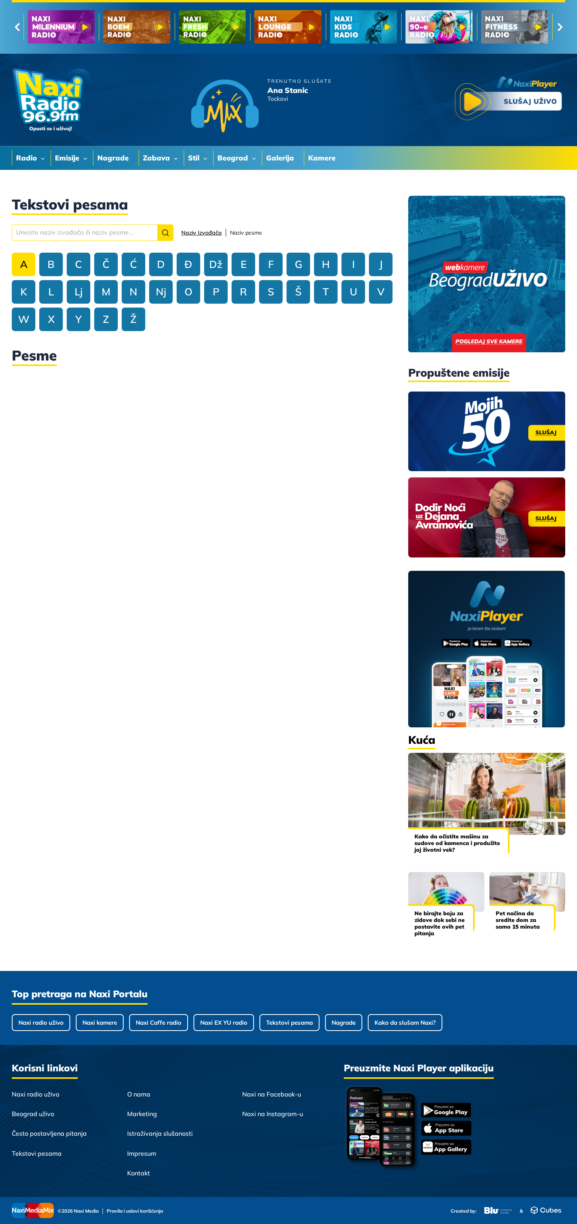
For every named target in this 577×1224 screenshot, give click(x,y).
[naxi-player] (486, 649)
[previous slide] (17, 27)
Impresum (141, 1153)
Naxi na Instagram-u (272, 1114)
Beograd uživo (33, 1114)
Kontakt (138, 1173)
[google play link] (446, 1111)
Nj (161, 291)
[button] (165, 232)
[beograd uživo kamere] (486, 275)
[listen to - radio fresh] (212, 27)
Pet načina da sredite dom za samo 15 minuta (518, 920)
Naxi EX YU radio (223, 1022)
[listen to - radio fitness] (514, 27)
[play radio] (508, 99)
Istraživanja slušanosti (160, 1133)
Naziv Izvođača (201, 232)
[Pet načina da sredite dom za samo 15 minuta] (527, 892)
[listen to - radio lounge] (287, 27)
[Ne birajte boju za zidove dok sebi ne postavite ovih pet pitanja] (446, 892)
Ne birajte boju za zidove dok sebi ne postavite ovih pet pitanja (439, 923)
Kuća (421, 740)
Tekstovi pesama (289, 1022)
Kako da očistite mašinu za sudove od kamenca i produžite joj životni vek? (457, 843)
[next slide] (560, 27)
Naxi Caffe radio (158, 1022)
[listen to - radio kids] (363, 27)
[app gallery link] (446, 1148)
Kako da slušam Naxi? (405, 1022)
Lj (78, 291)
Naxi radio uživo (41, 1022)
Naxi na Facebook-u (271, 1094)
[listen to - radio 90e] (439, 27)
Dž (216, 264)
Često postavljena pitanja (49, 1133)
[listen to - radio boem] (136, 27)
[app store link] (446, 1129)
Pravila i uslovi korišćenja (135, 1211)
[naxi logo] (51, 100)
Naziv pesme (246, 232)
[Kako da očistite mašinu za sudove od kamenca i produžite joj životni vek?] (486, 794)
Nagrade (344, 1022)
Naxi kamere (99, 1022)
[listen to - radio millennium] (61, 27)
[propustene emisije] (486, 432)
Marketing (142, 1114)
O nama (138, 1094)
